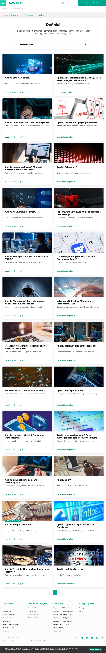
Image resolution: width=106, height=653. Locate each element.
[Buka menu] (3, 3)
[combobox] (69, 3)
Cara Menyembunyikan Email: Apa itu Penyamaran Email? (76, 257)
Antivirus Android (33, 608)
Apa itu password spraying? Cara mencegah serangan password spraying (77, 436)
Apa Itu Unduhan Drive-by (70, 569)
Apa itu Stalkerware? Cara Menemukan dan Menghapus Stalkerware (25, 302)
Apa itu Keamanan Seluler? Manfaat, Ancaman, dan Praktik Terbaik (23, 168)
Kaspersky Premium (8, 614)
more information (62, 649)
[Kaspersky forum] (102, 638)
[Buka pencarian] (75, 3)
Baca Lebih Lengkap (13, 92)
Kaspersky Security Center (61, 624)
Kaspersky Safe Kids (8, 618)
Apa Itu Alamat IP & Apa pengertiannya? (77, 122)
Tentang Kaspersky (86, 604)
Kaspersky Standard (8, 608)
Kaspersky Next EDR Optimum (62, 614)
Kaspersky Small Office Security (62, 608)
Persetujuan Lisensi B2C (28, 640)
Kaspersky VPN (6, 621)
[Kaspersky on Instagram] (97, 638)
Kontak (81, 611)
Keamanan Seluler (33, 614)
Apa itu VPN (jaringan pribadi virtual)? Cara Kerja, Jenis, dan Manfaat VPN (79, 79)
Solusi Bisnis (58, 604)
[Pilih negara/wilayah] (62, 3)
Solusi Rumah (7, 604)
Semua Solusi (6, 631)
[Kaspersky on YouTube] (92, 638)
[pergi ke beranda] (16, 3)
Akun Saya (92, 3)
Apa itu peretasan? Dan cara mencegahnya (27, 122)
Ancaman (29, 15)
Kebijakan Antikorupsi (16, 640)
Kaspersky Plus (6, 611)
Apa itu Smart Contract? (17, 78)
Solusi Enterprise (58, 627)
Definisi (42, 15)
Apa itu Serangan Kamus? (70, 390)
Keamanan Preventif (10, 15)
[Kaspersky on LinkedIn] (87, 638)
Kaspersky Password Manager (11, 624)
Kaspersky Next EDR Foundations (63, 611)
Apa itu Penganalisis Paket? (19, 524)
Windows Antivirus (33, 618)
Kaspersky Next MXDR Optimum (62, 621)
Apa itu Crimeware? (67, 167)
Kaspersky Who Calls (8, 627)
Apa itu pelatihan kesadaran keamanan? (77, 346)
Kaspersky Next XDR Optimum (62, 618)
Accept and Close (95, 649)
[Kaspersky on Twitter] (82, 638)
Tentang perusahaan (85, 608)
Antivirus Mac (32, 611)
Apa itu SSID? (64, 480)
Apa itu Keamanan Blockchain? (20, 212)
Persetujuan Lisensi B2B (40, 640)
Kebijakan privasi (6, 640)
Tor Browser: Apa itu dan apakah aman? (25, 390)
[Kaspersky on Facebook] (77, 638)
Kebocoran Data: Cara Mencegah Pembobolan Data (74, 302)
